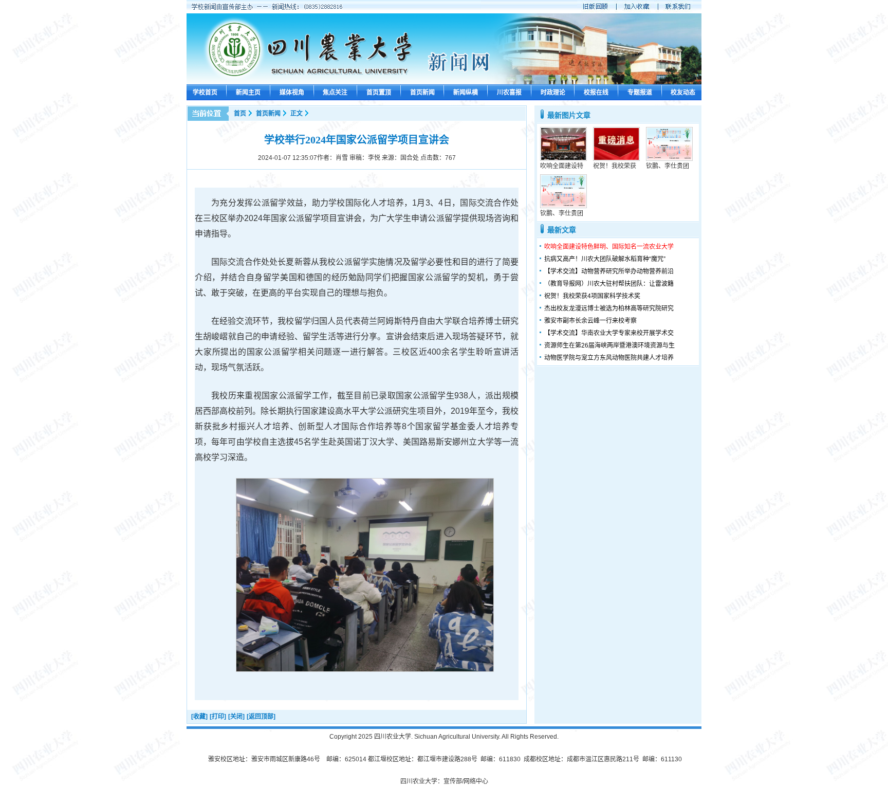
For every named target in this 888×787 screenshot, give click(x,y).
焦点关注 (335, 92)
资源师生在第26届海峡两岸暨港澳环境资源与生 (609, 345)
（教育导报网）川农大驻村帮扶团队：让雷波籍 (609, 283)
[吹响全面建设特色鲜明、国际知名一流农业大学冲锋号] (563, 158)
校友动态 (683, 92)
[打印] (218, 716)
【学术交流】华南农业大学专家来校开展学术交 (609, 333)
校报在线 (596, 92)
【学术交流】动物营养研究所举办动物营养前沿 (609, 271)
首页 (240, 113)
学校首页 (205, 92)
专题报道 (639, 92)
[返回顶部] (261, 716)
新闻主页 (248, 92)
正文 (296, 113)
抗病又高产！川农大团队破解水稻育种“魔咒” (604, 259)
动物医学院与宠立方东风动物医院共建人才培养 (609, 357)
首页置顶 (378, 92)
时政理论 (553, 92)
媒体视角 (292, 92)
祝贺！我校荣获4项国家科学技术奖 (592, 296)
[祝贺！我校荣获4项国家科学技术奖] (616, 158)
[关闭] (236, 716)
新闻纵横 (465, 92)
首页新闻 (422, 92)
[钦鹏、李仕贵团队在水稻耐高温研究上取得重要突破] (669, 158)
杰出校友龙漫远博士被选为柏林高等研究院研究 (609, 308)
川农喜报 (509, 92)
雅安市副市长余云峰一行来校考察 (590, 320)
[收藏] (199, 716)
